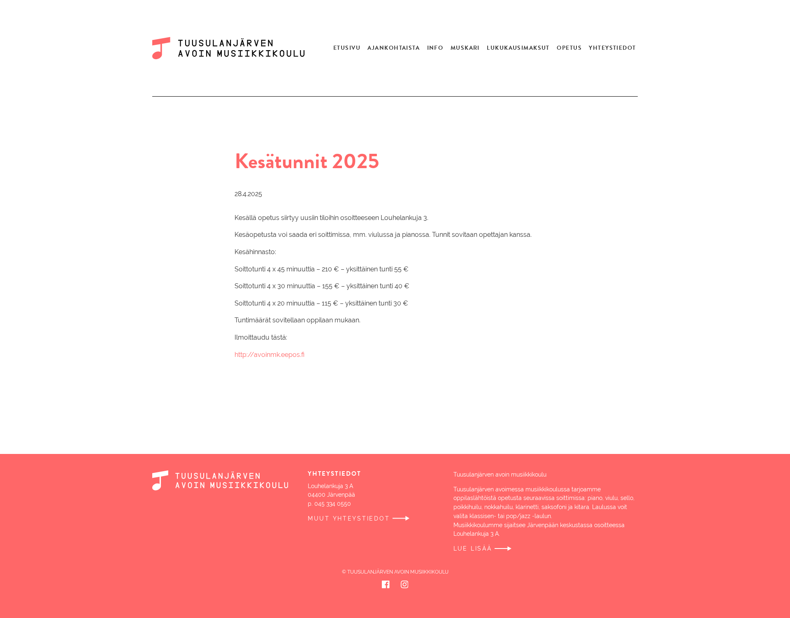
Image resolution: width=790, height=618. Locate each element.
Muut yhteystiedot (349, 518)
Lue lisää (472, 548)
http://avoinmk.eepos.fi (269, 355)
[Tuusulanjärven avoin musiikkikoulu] (233, 48)
